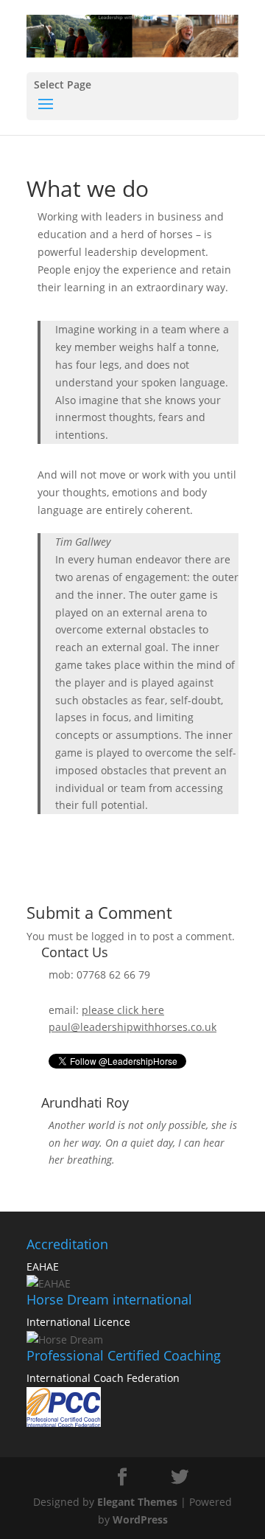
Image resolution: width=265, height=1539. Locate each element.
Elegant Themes (137, 1502)
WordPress (140, 1519)
